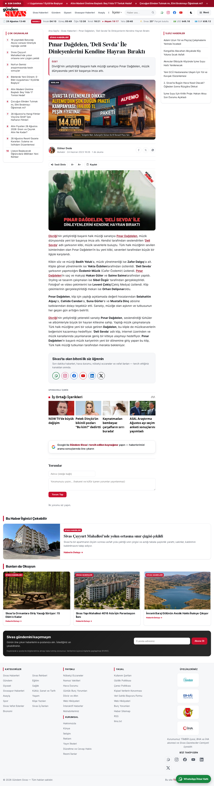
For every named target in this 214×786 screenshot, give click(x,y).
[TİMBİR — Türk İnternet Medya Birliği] (188, 680)
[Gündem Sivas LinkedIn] (201, 759)
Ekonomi (7, 711)
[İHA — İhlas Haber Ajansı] (188, 728)
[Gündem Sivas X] (168, 768)
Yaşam (35, 695)
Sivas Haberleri (40, 12)
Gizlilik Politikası (122, 680)
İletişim (67, 733)
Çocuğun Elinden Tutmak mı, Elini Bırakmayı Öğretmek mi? (150, 3)
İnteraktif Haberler (73, 705)
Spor (5, 700)
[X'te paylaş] (145, 150)
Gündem (56, 12)
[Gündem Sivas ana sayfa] (15, 12)
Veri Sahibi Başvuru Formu (128, 695)
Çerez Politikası (122, 685)
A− (72, 164)
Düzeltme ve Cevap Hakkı (77, 748)
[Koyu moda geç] (191, 12)
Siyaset (67, 12)
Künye (66, 728)
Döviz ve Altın (70, 695)
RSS (116, 716)
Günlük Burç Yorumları (75, 690)
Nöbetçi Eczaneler (73, 675)
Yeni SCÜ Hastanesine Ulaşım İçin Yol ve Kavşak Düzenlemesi (185, 74)
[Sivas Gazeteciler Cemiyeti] (188, 712)
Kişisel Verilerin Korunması (128, 690)
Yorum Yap (57, 494)
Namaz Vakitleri (71, 680)
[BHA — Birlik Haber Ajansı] (188, 696)
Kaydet (93, 164)
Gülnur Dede (64, 148)
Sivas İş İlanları (40, 705)
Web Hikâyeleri (71, 700)
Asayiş (101, 12)
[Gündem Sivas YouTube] (181, 12)
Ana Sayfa (53, 30)
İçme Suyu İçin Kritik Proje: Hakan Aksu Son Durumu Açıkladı (185, 95)
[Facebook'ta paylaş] (138, 150)
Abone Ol (199, 641)
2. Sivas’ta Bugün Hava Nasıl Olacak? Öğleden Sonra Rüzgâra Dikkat (184, 84)
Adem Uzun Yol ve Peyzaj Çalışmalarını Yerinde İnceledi (185, 42)
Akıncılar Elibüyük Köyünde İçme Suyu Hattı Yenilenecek (184, 63)
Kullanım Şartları (122, 675)
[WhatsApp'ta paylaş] (152, 150)
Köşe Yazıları (39, 700)
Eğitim (35, 680)
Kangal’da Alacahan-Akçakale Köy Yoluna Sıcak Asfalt (182, 52)
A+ (79, 164)
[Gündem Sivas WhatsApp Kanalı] (162, 12)
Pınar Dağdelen (127, 236)
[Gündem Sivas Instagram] (168, 12)
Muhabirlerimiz (71, 711)
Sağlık (35, 685)
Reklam (67, 738)
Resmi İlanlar (70, 753)
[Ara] (153, 12)
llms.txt (118, 721)
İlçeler (117, 12)
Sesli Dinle (60, 164)
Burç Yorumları (122, 705)
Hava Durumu (70, 685)
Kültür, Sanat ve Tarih (44, 690)
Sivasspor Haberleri (85, 12)
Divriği (52, 236)
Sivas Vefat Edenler (13, 705)
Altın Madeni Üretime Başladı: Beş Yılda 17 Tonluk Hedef (80, 3)
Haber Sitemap (122, 711)
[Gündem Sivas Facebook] (174, 12)
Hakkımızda (69, 723)
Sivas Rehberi (39, 675)
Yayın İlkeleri (70, 743)
